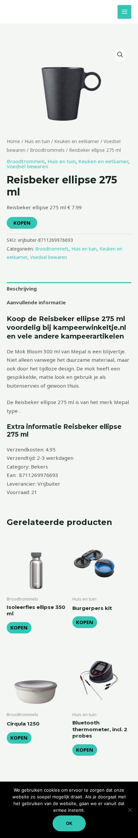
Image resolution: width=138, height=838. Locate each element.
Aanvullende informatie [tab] (36, 302)
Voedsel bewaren (27, 166)
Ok (69, 823)
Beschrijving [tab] (22, 288)
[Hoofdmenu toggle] (124, 12)
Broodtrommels (47, 150)
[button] (120, 55)
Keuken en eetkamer (76, 141)
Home (13, 141)
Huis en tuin (37, 141)
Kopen (21, 222)
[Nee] (129, 809)
